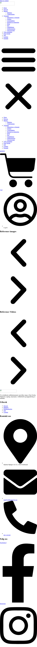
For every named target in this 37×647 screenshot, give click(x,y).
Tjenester (6, 16)
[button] (18, 78)
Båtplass (9, 13)
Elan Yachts (7, 33)
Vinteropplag (11, 14)
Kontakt (6, 38)
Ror (8, 25)
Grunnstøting (11, 21)
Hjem (5, 8)
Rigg (8, 24)
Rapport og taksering (13, 22)
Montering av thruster (13, 17)
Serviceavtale (11, 30)
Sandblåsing (10, 27)
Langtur (6, 37)
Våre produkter (8, 32)
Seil (5, 35)
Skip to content (4, 1)
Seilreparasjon (11, 29)
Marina (6, 11)
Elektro (9, 19)
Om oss (6, 9)
